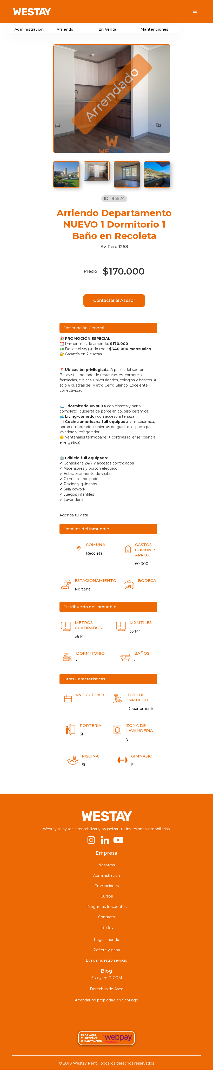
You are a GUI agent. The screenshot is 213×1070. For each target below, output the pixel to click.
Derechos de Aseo (106, 989)
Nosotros (106, 865)
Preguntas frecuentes (106, 906)
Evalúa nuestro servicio (106, 960)
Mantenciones (155, 29)
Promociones (106, 885)
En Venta (107, 29)
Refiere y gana (106, 950)
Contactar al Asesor (114, 300)
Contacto (106, 917)
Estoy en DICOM (106, 977)
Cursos (107, 896)
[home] (32, 11)
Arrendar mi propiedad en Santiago (106, 1000)
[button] (195, 11)
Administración (29, 29)
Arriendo (65, 29)
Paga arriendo (106, 939)
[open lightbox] (66, 174)
